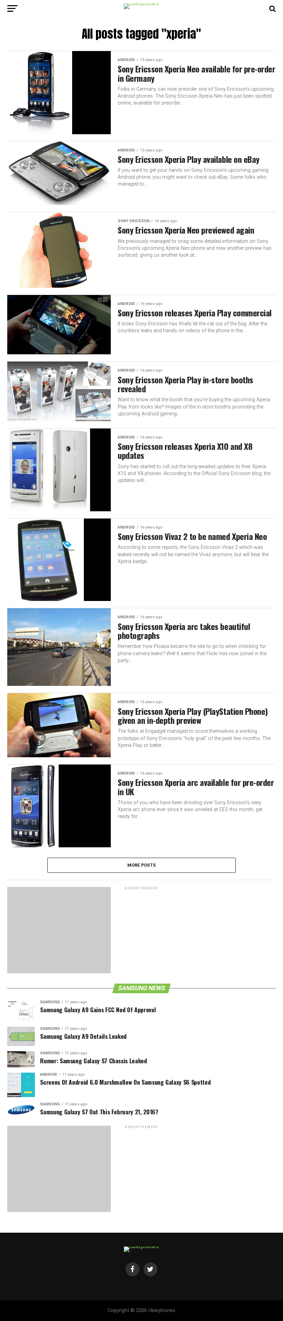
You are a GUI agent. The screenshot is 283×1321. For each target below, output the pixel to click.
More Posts (141, 865)
